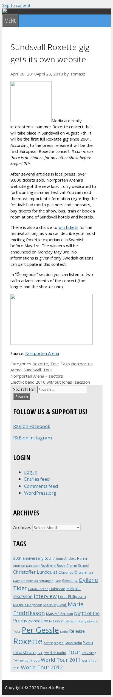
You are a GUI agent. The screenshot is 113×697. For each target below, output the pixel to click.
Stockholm (73, 642)
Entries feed (37, 479)
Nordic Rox (38, 620)
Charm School (77, 565)
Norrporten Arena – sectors (36, 376)
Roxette (40, 363)
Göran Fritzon (38, 589)
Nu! (51, 621)
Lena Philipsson (72, 596)
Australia (48, 565)
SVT (40, 653)
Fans (58, 581)
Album (58, 558)
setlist (48, 643)
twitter (25, 660)
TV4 (16, 660)
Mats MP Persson (59, 613)
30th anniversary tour (32, 558)
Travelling (89, 653)
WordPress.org (40, 493)
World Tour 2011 (60, 660)
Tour (54, 363)
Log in (30, 472)
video (35, 660)
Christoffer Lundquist (35, 572)
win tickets (68, 227)
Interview (45, 596)
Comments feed (41, 486)
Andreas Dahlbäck (26, 566)
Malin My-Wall (55, 604)
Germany (70, 580)
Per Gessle (40, 630)
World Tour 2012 (42, 667)
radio (64, 631)
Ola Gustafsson (66, 621)
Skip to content (16, 5)
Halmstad (57, 588)
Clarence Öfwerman (75, 572)
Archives (22, 527)
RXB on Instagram (32, 437)
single (59, 643)
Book (61, 565)
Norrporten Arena (42, 353)
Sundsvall (32, 369)
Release (77, 631)
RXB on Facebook (31, 426)
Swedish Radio (55, 653)
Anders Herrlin (76, 558)
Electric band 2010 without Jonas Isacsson (50, 382)
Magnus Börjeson (27, 604)
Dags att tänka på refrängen (33, 581)
